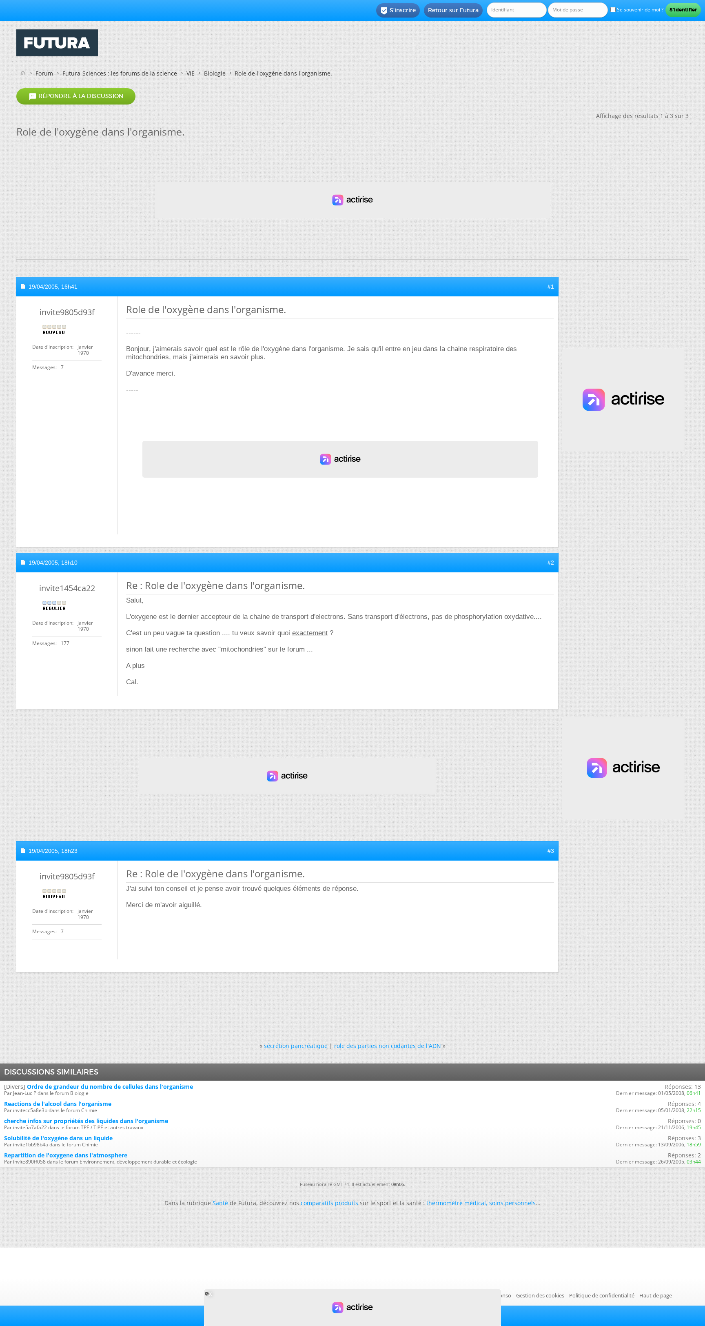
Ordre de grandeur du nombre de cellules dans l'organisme (110, 1086)
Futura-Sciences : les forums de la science (119, 73)
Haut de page (655, 1295)
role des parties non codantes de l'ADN (387, 1046)
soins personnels (512, 1203)
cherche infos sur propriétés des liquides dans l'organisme (86, 1121)
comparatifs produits (329, 1203)
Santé (220, 1203)
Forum (44, 73)
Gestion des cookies (540, 1295)
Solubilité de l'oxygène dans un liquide (58, 1138)
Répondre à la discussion (76, 96)
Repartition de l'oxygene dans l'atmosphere (65, 1155)
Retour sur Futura (453, 10)
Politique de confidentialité (601, 1295)
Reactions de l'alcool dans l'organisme (57, 1104)
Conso (503, 1295)
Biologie (215, 73)
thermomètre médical (456, 1203)
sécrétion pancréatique (296, 1046)
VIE (190, 73)
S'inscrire (398, 11)
